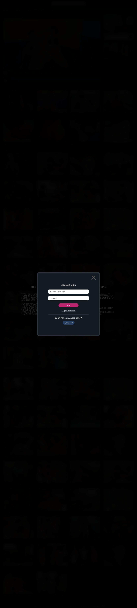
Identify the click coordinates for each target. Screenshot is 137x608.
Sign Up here (68, 323)
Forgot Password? (69, 311)
